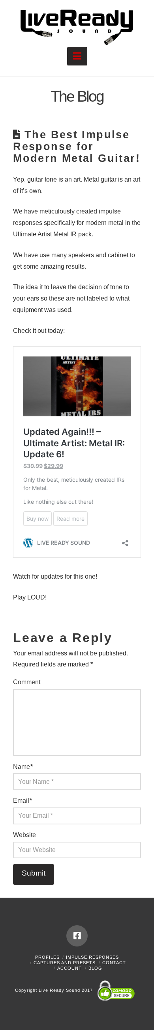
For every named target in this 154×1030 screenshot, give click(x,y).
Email (22, 800)
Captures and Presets (65, 962)
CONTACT (114, 962)
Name (23, 766)
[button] (77, 56)
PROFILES (47, 957)
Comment (26, 682)
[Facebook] (77, 935)
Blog (95, 968)
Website (24, 834)
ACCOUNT (69, 968)
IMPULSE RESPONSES (92, 957)
